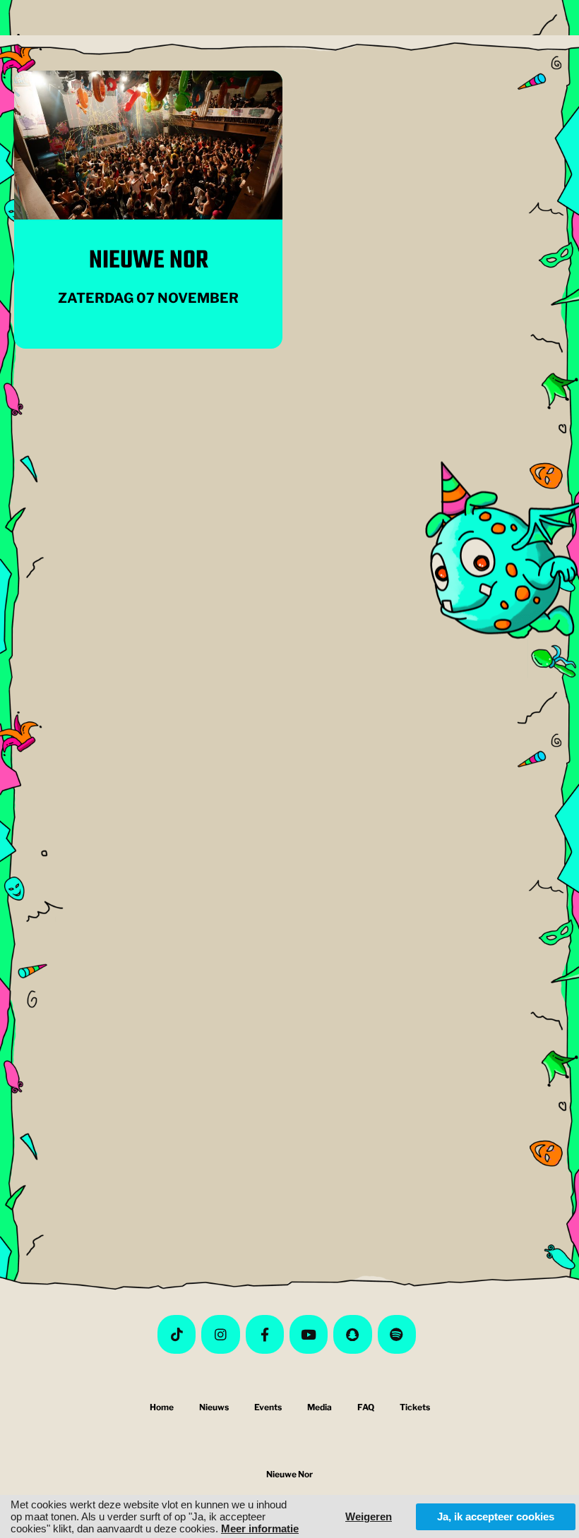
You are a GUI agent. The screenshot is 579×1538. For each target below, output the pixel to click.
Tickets (415, 1407)
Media (319, 1407)
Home (162, 1407)
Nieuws (214, 1407)
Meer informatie (260, 1528)
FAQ (365, 1407)
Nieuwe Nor (148, 260)
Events (268, 1407)
